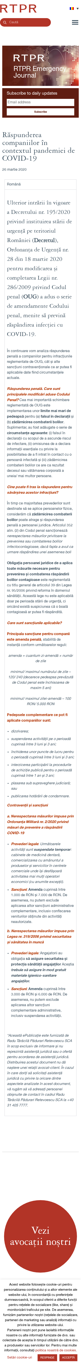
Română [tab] (14, 184)
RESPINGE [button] (47, 1357)
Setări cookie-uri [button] (19, 1357)
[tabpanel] (40, 652)
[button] (74, 8)
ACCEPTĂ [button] (68, 1357)
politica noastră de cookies (55, 1350)
